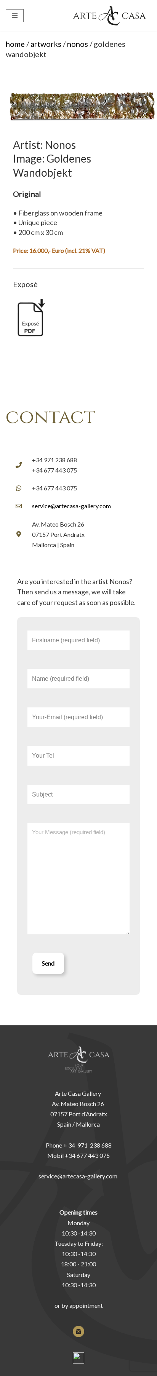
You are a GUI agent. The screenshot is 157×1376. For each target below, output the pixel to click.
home (15, 43)
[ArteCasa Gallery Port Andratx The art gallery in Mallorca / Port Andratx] (111, 15)
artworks (45, 43)
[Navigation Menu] (15, 15)
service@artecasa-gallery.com (71, 505)
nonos (77, 43)
